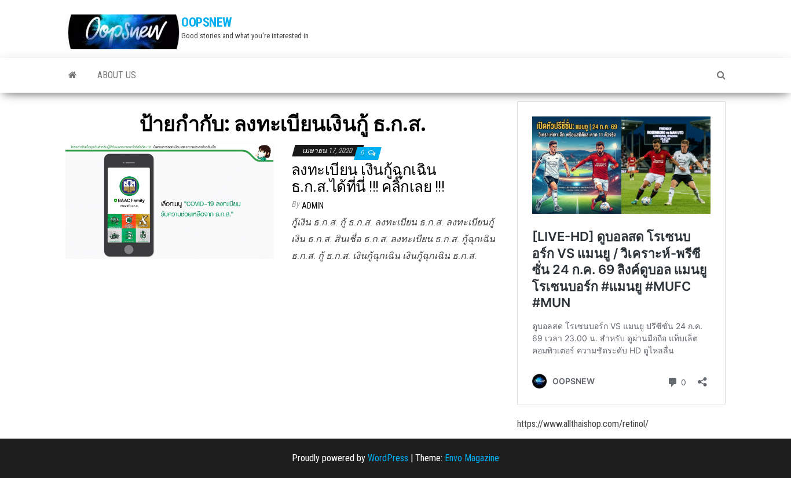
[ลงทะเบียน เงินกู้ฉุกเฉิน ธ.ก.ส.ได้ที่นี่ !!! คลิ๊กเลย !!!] (169, 199)
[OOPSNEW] (73, 75)
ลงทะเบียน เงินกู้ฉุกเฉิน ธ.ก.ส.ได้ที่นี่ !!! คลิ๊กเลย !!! (367, 178)
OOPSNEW (206, 22)
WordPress (388, 458)
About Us (116, 75)
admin (313, 205)
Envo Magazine (472, 458)
